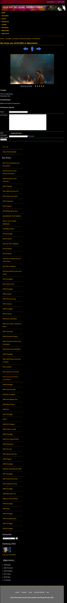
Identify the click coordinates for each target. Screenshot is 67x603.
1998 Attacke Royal (9, 404)
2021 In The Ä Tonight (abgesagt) (9, 222)
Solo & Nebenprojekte (9, 152)
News (3, 12)
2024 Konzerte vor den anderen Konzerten (10, 172)
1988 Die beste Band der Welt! (12, 469)
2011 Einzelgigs (8, 279)
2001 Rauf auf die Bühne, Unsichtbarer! (10, 378)
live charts (61, 2)
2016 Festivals (7, 238)
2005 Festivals (7, 314)
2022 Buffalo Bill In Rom (10, 211)
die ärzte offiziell (39, 592)
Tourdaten (4, 15)
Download (4, 27)
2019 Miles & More (8, 229)
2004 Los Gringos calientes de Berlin (12, 325)
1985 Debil (6, 508)
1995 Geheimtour (8, 444)
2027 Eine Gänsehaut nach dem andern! (11, 164)
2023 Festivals (7, 206)
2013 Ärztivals (7, 253)
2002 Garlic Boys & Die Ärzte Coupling (12, 360)
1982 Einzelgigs (8, 528)
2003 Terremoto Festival (10, 336)
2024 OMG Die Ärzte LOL (10, 191)
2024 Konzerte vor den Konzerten (10, 180)
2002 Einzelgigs (8, 354)
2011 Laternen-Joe (8, 284)
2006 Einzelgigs (8, 309)
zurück (17, 592)
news (30, 592)
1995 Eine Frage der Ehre (11, 439)
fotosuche (6, 534)
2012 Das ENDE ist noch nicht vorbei (12, 273)
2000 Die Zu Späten (9, 394)
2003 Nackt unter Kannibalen (12, 349)
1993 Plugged (7, 459)
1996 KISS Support (9, 424)
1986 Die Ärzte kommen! (10, 498)
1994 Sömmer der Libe (10, 454)
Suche (3, 18)
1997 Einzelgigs (8, 414)
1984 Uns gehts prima (9, 518)
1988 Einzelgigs (8, 464)
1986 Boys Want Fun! (9, 493)
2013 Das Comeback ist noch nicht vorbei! (12, 260)
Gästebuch (5, 21)
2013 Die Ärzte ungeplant (10, 243)
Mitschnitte (5, 30)
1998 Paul (6, 409)
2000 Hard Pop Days (9, 389)
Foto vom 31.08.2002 (9, 555)
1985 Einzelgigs (8, 503)
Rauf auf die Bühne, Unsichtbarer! (29, 38)
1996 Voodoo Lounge (9, 429)
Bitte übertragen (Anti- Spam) (4, 135)
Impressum (5, 33)
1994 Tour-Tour (7, 449)
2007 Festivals (7, 304)
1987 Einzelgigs (8, 474)
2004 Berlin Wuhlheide (10, 319)
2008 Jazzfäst (7, 294)
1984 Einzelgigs (8, 513)
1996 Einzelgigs (8, 434)
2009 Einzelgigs (8, 289)
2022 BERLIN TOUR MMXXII (12, 216)
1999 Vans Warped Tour (10, 399)
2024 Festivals (7, 186)
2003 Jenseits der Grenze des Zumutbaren (12, 343)
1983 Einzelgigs (8, 523)
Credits (3, 24)
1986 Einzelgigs (8, 489)
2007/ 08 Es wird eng (9, 299)
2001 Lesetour (7, 367)
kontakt (24, 592)
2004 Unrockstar (8, 331)
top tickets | (50, 2)
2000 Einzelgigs (8, 384)
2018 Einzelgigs (8, 234)
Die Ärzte (5, 147)
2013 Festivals (7, 248)
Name (2, 112)
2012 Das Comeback (9, 266)
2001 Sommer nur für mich (11, 372)
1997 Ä (5, 419)
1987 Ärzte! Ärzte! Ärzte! (10, 479)
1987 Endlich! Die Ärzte (10, 484)
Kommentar (4, 115)
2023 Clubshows (8, 201)
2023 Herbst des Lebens (10, 196)
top (48, 592)
